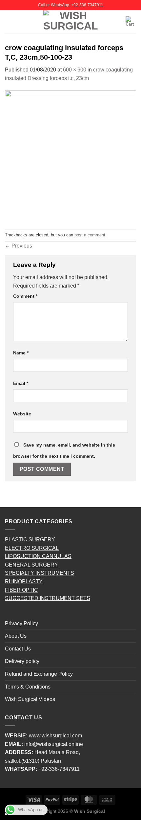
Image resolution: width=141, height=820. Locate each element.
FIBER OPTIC (21, 590)
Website (22, 413)
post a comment (89, 234)
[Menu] (9, 21)
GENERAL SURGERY (31, 565)
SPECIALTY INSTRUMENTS (39, 573)
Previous (18, 246)
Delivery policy (22, 661)
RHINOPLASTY (24, 581)
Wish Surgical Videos (30, 699)
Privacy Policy (21, 623)
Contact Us (18, 648)
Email (20, 383)
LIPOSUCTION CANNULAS (38, 556)
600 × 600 (74, 69)
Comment (25, 296)
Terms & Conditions (27, 687)
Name (21, 352)
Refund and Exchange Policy (39, 674)
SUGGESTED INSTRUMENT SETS (47, 598)
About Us (16, 636)
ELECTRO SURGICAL (32, 548)
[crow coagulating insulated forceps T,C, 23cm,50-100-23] (70, 155)
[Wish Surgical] (70, 21)
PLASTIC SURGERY (30, 539)
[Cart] (131, 21)
